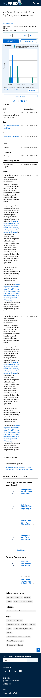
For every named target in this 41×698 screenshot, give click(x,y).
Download (28, 41)
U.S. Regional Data (26, 601)
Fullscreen (32, 91)
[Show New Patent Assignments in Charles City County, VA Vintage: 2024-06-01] (27, 47)
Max (25, 35)
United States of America (15, 641)
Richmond (24, 624)
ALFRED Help (7, 684)
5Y (15, 35)
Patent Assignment (13, 624)
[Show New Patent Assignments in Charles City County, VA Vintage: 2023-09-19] (27, 45)
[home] (12, 3)
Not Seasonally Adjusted (15, 645)
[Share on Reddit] (21, 101)
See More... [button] (21, 550)
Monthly (9, 633)
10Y (20, 35)
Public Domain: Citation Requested (18, 637)
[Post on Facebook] (18, 101)
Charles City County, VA (14, 597)
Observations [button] (8, 24)
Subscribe (33, 660)
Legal (4, 689)
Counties (27, 597)
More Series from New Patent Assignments (21, 611)
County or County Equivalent (23, 629)
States (16, 601)
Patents (32, 624)
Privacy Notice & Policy (10, 693)
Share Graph (20, 96)
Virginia (9, 601)
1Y (10, 35)
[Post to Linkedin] (25, 101)
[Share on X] (14, 101)
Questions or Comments (11, 681)
